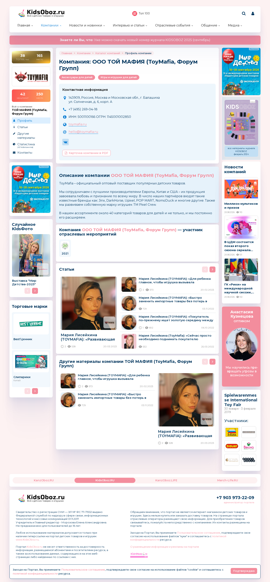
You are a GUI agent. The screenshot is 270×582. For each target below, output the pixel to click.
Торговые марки (29, 306)
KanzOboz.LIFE (166, 480)
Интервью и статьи (128, 25)
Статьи (22, 127)
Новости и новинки (85, 25)
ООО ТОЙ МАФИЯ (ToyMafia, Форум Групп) (162, 175)
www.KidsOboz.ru (27, 539)
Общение (209, 25)
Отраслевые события (172, 25)
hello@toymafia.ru (83, 132)
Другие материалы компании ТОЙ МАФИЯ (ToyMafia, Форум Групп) (125, 363)
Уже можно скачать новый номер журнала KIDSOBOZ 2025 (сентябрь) (135, 40)
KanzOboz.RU (44, 480)
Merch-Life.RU (227, 480)
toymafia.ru (78, 124)
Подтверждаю (244, 571)
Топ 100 (144, 13)
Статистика (26, 145)
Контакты (24, 152)
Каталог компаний (107, 53)
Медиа (233, 25)
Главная (23, 25)
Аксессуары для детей (77, 77)
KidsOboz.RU (104, 480)
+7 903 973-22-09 (235, 497)
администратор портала (239, 502)
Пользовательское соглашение (198, 532)
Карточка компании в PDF (88, 153)
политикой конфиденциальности (35, 573)
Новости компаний (235, 169)
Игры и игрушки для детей (119, 77)
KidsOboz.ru (34, 546)
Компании (50, 25)
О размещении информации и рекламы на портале (164, 546)
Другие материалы (26, 136)
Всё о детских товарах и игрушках (45, 16)
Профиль (24, 120)
